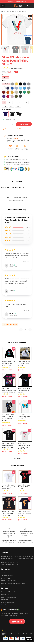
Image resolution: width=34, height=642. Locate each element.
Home (3, 11)
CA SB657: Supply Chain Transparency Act (13, 583)
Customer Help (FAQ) (7, 602)
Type (3, 75)
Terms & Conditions (7, 575)
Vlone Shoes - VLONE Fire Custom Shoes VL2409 (24, 363)
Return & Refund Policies (8, 597)
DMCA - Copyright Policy (8, 580)
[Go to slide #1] (5, 49)
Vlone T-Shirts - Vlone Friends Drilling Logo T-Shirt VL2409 (8, 487)
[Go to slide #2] (15, 49)
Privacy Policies (5, 578)
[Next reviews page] (30, 329)
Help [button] (30, 639)
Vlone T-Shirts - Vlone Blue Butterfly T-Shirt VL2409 (24, 416)
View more (17, 458)
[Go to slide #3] (24, 49)
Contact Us (4, 599)
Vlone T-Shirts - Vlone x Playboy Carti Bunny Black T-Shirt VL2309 (9, 445)
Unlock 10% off (3, 634)
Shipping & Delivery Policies (9, 592)
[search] (28, 5)
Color (3, 81)
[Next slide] (30, 29)
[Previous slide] (4, 29)
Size (3, 99)
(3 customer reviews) (17, 68)
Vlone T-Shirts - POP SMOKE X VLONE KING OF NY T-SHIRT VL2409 (9, 390)
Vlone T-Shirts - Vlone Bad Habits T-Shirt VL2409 (24, 487)
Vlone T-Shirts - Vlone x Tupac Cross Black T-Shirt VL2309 (9, 513)
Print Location (6, 109)
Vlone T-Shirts (21, 11)
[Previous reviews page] (21, 329)
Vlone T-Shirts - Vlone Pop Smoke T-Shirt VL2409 (24, 390)
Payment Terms (5, 594)
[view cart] (31, 5)
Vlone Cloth (11, 11)
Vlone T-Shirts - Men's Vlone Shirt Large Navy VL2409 (24, 513)
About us (4, 573)
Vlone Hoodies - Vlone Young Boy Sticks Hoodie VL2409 (8, 363)
